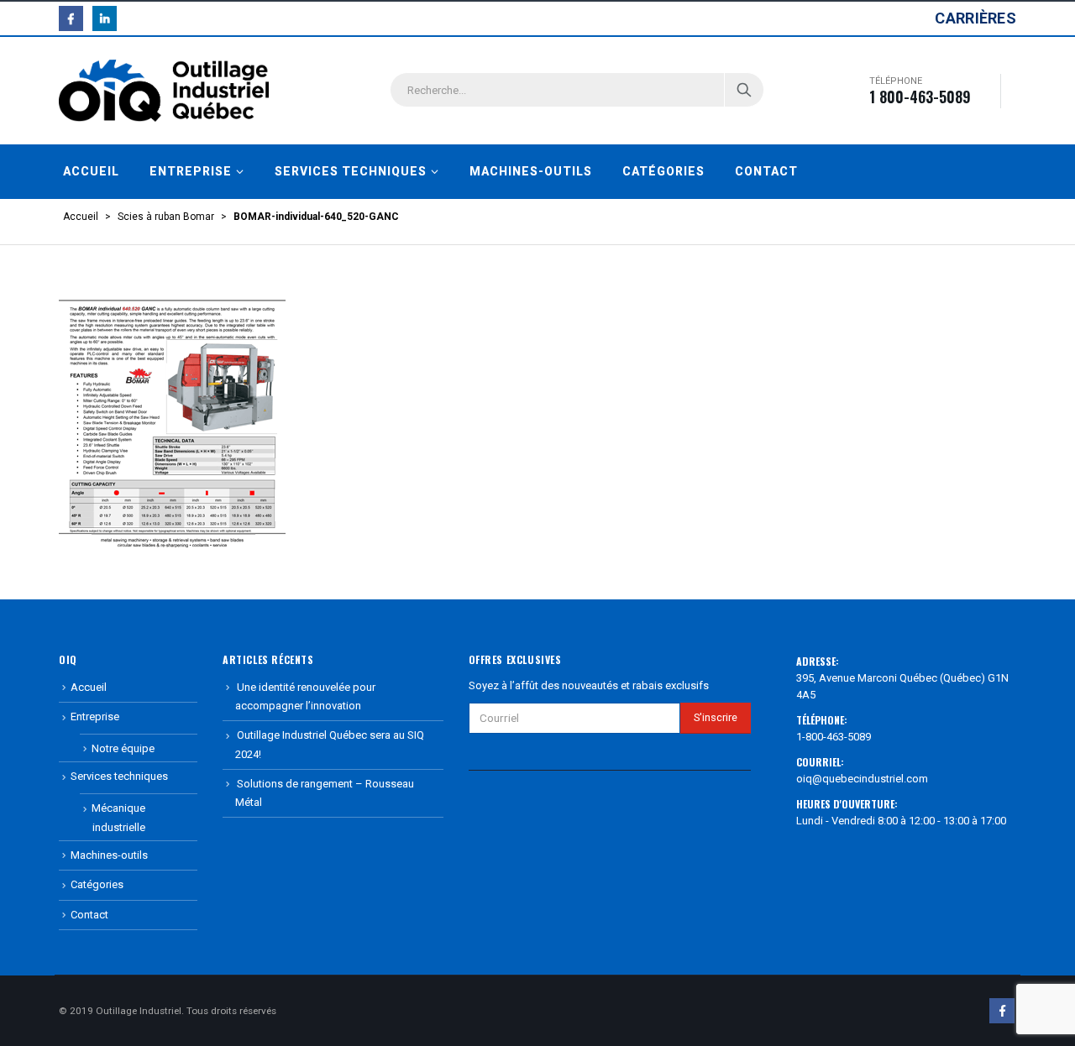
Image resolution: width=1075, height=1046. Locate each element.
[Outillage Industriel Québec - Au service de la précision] (164, 91)
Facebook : (1002, 1010)
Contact (766, 171)
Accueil (91, 171)
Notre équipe (123, 748)
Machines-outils (530, 171)
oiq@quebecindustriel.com (862, 778)
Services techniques (351, 171)
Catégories (663, 171)
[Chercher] (744, 90)
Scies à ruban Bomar (166, 216)
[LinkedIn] (104, 18)
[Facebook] (71, 18)
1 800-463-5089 (920, 96)
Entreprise (190, 171)
